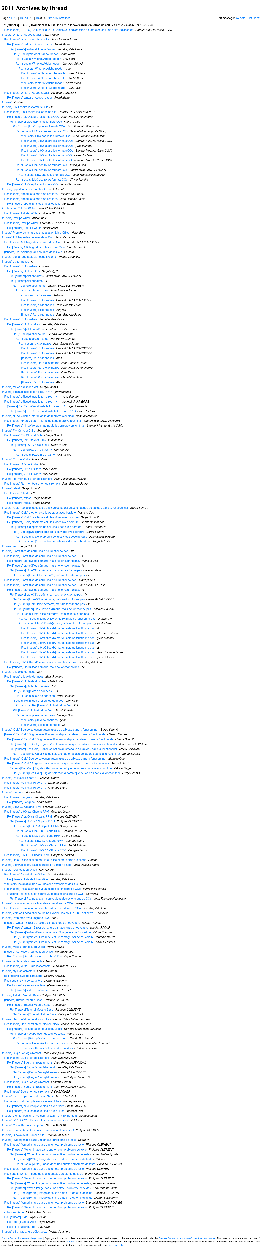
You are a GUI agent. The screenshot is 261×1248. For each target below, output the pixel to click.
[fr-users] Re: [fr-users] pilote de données (38, 700)
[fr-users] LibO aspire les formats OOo (24, 107)
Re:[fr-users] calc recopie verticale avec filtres (32, 1101)
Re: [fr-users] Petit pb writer (21, 223)
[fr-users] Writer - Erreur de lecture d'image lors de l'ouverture (42, 923)
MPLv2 (70, 1241)
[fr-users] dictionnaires (15, 261)
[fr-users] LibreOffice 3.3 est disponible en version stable (36, 865)
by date (240, 18)
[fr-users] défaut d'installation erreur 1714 (26, 392)
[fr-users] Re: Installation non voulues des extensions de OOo (45, 894)
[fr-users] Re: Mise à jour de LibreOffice (28, 951)
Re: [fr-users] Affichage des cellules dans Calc (33, 242)
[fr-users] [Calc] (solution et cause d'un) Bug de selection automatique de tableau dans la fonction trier (64, 508)
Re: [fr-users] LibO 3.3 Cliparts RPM (26, 811)
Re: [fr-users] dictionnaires (20, 266)
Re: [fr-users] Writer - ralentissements (27, 966)
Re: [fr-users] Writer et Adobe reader (26, 39)
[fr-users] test (9, 546)
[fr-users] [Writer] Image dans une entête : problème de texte (38, 1140)
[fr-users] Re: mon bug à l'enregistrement (26, 479)
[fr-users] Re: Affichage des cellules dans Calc (33, 252)
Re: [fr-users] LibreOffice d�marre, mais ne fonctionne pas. (52, 614)
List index (254, 18)
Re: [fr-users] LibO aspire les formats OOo (30, 112)
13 (21, 18)
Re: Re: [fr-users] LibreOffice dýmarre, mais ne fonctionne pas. (57, 618)
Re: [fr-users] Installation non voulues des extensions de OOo (39, 884)
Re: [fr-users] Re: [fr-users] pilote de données (43, 705)
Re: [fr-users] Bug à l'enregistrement (26, 1058)
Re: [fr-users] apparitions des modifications (31, 194)
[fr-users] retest (10, 488)
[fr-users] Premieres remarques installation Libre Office (35, 232)
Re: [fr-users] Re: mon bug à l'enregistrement (32, 483)
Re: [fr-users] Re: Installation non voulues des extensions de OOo (51, 898)
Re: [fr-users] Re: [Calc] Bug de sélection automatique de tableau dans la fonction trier (60, 739)
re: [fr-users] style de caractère (23, 976)
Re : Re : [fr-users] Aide (21, 1222)
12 (15, 18)
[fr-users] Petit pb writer (15, 218)
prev (55, 18)
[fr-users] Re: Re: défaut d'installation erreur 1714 (37, 406)
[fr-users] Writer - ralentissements (21, 961)
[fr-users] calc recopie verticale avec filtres (27, 1096)
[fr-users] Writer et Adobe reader (21, 34)
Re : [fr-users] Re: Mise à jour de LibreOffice (34, 956)
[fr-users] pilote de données (18, 672)
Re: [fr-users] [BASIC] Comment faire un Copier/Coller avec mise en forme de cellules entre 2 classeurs (68, 30)
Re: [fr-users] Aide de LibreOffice (24, 874)
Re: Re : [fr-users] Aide (21, 1227)
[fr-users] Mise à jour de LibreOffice (23, 947)
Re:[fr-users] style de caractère (23, 980)
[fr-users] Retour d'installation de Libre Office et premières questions (43, 860)
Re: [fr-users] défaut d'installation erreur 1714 (32, 396)
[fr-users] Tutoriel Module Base (20, 995)
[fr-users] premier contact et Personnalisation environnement (39, 1115)
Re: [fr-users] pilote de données (23, 676)
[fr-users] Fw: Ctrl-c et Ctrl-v (18, 430)
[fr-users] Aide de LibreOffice (19, 869)
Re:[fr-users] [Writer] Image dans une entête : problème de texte (43, 1173)
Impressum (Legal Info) (30, 1238)
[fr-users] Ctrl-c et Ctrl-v (15, 459)
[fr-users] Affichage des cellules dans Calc (27, 237)
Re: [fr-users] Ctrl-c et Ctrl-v (21, 464)
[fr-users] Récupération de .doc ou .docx (26, 1019)
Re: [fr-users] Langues (18, 797)
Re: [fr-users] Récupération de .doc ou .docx (31, 1024)
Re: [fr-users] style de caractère (29, 990)
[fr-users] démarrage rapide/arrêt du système (29, 257)
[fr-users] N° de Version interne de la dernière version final (37, 416)
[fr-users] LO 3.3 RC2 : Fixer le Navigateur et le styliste (35, 1120)
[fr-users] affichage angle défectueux (24, 1231)
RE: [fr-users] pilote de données (32, 710)
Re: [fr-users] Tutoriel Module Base (28, 1005)
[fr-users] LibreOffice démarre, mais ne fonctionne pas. (35, 551)
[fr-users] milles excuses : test (19, 387)
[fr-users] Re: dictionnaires (37, 314)
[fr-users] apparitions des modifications (25, 189)
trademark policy (116, 1245)
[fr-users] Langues (12, 792)
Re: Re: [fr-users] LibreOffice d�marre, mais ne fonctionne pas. (52, 609)
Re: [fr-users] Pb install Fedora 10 (25, 782)
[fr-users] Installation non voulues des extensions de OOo (37, 903)
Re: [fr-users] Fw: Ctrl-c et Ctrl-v (23, 435)
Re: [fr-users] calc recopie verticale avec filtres (35, 1106)
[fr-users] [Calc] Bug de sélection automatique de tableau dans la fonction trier (49, 729)
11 (10, 18)
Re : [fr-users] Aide (15, 1217)
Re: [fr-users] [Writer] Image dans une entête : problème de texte (44, 1144)
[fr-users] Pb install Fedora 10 (19, 778)
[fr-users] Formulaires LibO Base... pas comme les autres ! (37, 1130)
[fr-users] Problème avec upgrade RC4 (25, 918)
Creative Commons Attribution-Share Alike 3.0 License (187, 1238)
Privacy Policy (8, 1238)
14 (26, 18)
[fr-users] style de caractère (18, 971)
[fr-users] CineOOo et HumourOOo (22, 1135)
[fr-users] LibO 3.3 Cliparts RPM (21, 807)
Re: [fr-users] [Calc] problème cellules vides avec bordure (40, 512)
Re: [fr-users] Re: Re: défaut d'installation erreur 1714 (43, 411)
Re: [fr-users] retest (16, 493)
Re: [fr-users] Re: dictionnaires (40, 363)
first (50, 18)
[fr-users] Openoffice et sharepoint (22, 1125)
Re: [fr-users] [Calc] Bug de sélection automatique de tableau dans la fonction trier (55, 758)
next (61, 18)
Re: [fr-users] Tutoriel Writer (18, 208)
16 (37, 18)
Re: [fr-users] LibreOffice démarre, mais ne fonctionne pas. (40, 556)
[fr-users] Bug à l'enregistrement (21, 1053)
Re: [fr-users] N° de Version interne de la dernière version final (43, 421)
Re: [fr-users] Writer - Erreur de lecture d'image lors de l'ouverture (47, 927)
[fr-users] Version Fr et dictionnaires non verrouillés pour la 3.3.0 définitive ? (48, 913)
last (67, 18)
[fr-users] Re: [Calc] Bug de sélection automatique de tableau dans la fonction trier (55, 734)
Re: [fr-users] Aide (12, 1212)
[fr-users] (6, 102)
